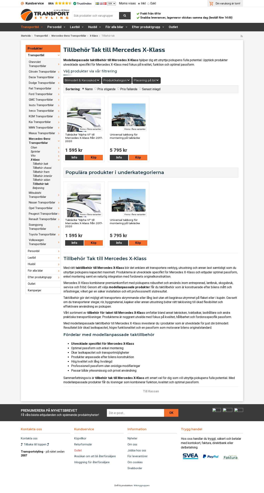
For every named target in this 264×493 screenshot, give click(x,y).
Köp (93, 157)
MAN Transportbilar (41, 127)
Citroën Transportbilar (42, 71)
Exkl (153, 3)
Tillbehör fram (41, 172)
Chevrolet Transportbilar (37, 64)
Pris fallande (128, 89)
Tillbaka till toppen (35, 444)
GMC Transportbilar (41, 99)
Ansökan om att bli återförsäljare (95, 456)
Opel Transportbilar (41, 208)
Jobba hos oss (137, 450)
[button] (70, 3)
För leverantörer (138, 456)
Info (74, 157)
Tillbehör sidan (41, 180)
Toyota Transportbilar (42, 234)
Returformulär (83, 444)
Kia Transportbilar (40, 122)
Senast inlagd (151, 89)
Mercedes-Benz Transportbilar (68, 35)
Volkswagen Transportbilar (37, 242)
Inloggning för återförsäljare (92, 462)
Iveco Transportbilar (41, 110)
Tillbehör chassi (42, 168)
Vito (33, 155)
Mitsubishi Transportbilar (37, 195)
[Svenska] (98, 3)
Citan (34, 147)
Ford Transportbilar (41, 94)
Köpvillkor (80, 438)
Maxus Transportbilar (42, 133)
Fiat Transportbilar (40, 88)
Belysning (38, 188)
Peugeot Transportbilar (43, 213)
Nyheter (132, 438)
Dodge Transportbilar (42, 83)
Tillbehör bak (40, 163)
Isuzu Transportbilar (41, 105)
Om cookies (135, 462)
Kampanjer (34, 290)
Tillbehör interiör (42, 176)
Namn (89, 89)
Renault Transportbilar (42, 219)
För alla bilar (114, 27)
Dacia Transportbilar (41, 77)
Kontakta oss (29, 438)
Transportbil (30, 27)
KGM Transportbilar (41, 116)
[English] (101, 3)
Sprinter (35, 151)
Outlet (173, 27)
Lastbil (75, 27)
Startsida (26, 35)
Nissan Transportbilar (42, 202)
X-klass (94, 35)
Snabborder (135, 468)
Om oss (132, 444)
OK (171, 413)
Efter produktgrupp (146, 27)
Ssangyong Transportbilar (37, 227)
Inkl (143, 3)
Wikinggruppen (142, 485)
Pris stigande (106, 89)
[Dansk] (105, 3)
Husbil (92, 27)
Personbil (54, 27)
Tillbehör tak (41, 184)
